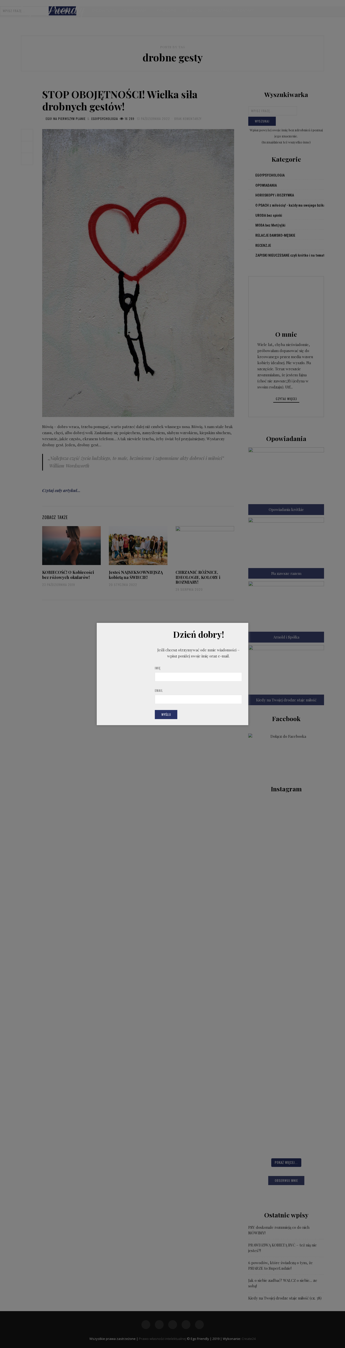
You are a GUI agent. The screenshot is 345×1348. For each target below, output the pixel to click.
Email (159, 690)
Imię (158, 668)
